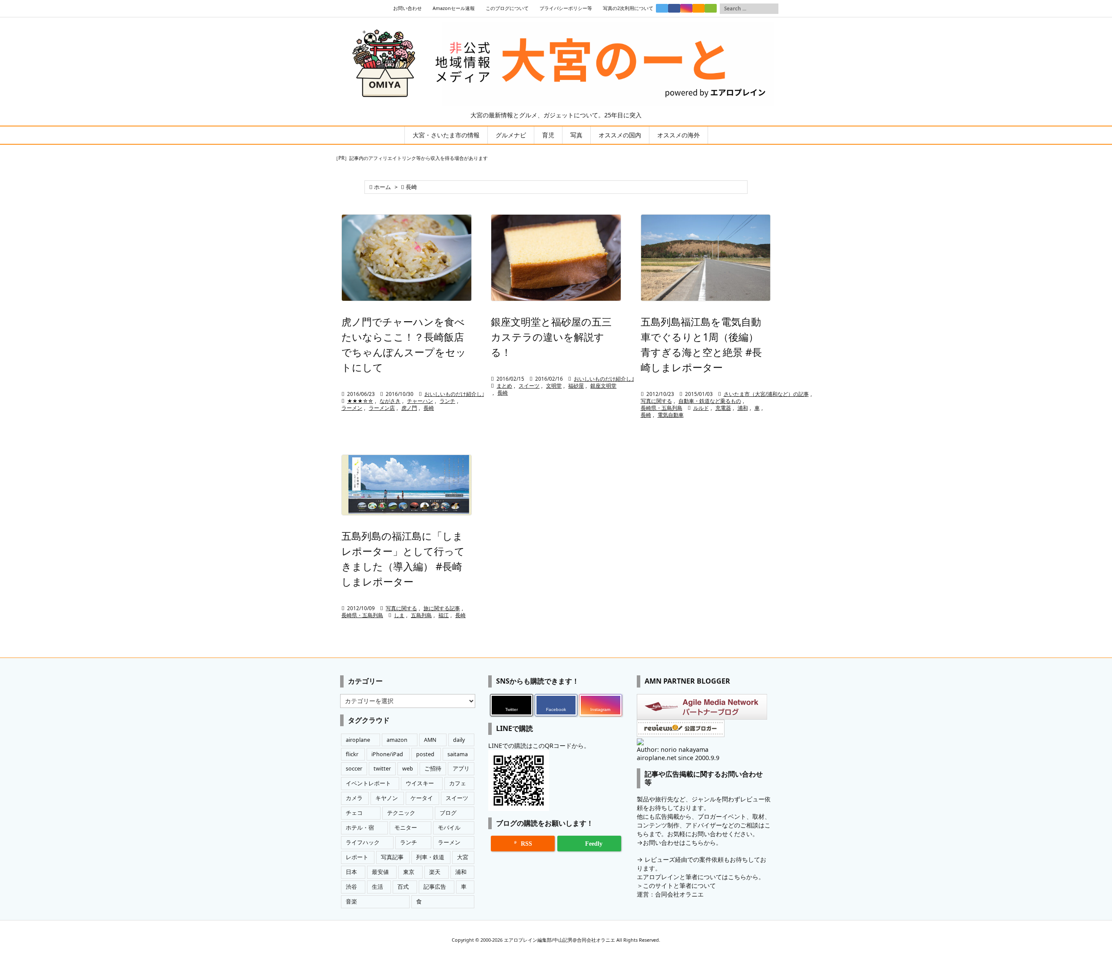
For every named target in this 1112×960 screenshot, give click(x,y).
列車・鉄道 (430, 857)
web (407, 768)
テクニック (401, 813)
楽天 (434, 872)
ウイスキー (420, 783)
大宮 (462, 857)
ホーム (382, 187)
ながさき (390, 401)
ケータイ (421, 798)
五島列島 (421, 615)
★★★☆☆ (360, 401)
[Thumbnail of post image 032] (406, 257)
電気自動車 (671, 415)
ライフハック (363, 842)
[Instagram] (686, 8)
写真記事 (392, 857)
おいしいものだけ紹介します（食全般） (471, 394)
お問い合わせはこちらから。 (682, 842)
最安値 (380, 872)
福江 (443, 615)
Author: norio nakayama (672, 749)
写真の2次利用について (628, 8)
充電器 (723, 408)
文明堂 (554, 385)
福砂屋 (576, 385)
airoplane (358, 740)
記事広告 (435, 886)
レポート (357, 857)
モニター (405, 827)
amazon (397, 740)
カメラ (354, 798)
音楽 (351, 901)
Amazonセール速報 (454, 8)
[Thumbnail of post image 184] (406, 485)
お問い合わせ (407, 8)
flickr (352, 754)
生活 (377, 886)
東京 (408, 872)
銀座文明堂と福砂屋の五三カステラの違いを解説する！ (551, 337)
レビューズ (660, 859)
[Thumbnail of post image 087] (706, 257)
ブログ (448, 813)
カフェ (457, 783)
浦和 (743, 408)
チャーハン (420, 401)
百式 (403, 886)
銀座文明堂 (603, 385)
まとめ (504, 385)
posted (425, 754)
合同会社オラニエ (679, 894)
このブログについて (507, 8)
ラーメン (351, 408)
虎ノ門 (409, 408)
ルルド (701, 408)
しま (399, 615)
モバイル (449, 827)
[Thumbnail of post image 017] (556, 257)
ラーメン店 (382, 408)
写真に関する (656, 401)
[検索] (771, 8)
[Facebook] (674, 8)
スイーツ (529, 385)
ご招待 (432, 768)
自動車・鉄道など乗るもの (709, 401)
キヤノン (386, 798)
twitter (382, 768)
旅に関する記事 (442, 608)
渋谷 (351, 886)
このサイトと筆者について (679, 885)
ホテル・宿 (360, 827)
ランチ (447, 401)
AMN (430, 740)
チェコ (354, 813)
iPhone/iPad (387, 754)
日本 (351, 872)
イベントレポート (368, 783)
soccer (354, 768)
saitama (457, 754)
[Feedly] (711, 8)
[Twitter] (662, 8)
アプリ (461, 768)
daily (459, 740)
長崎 (429, 408)
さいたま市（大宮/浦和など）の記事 (766, 394)
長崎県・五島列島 (661, 408)
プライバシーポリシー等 (565, 8)
